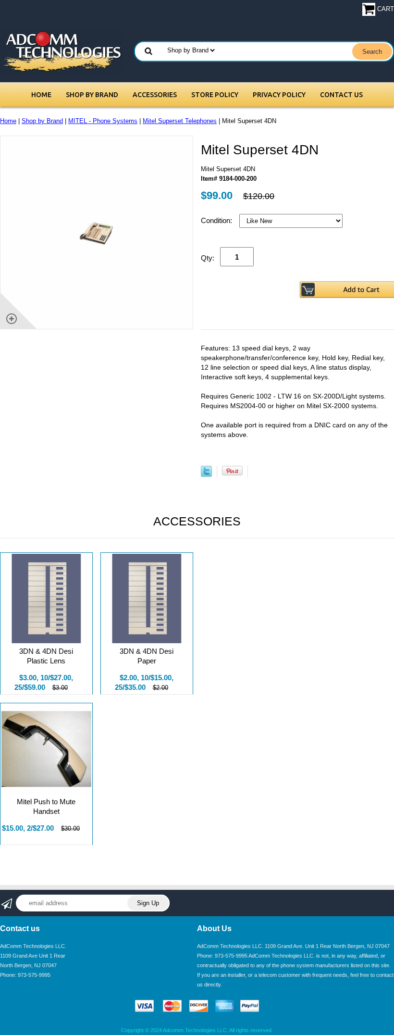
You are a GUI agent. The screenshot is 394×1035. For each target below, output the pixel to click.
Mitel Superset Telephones (180, 121)
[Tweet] (206, 474)
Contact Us (341, 95)
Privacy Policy (279, 95)
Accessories (155, 95)
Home (41, 95)
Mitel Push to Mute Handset (46, 806)
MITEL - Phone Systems (102, 121)
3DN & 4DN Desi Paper (146, 656)
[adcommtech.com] (61, 51)
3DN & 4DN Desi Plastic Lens (46, 656)
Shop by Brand (92, 95)
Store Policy (214, 95)
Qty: (207, 258)
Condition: (217, 220)
